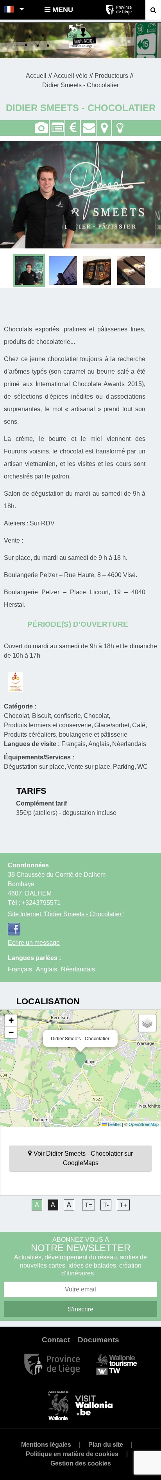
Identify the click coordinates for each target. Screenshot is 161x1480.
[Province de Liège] (52, 1364)
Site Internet (66, 914)
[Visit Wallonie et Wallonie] (80, 1405)
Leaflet (114, 1124)
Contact (88, 123)
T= (88, 1205)
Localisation (104, 123)
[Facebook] (14, 929)
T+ (123, 1205)
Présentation (57, 123)
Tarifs (72, 123)
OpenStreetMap (144, 1124)
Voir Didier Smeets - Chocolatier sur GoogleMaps (83, 1158)
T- (106, 1205)
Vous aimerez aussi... (119, 123)
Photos (41, 128)
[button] (80, 1060)
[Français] (9, 10)
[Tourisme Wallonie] (116, 1364)
